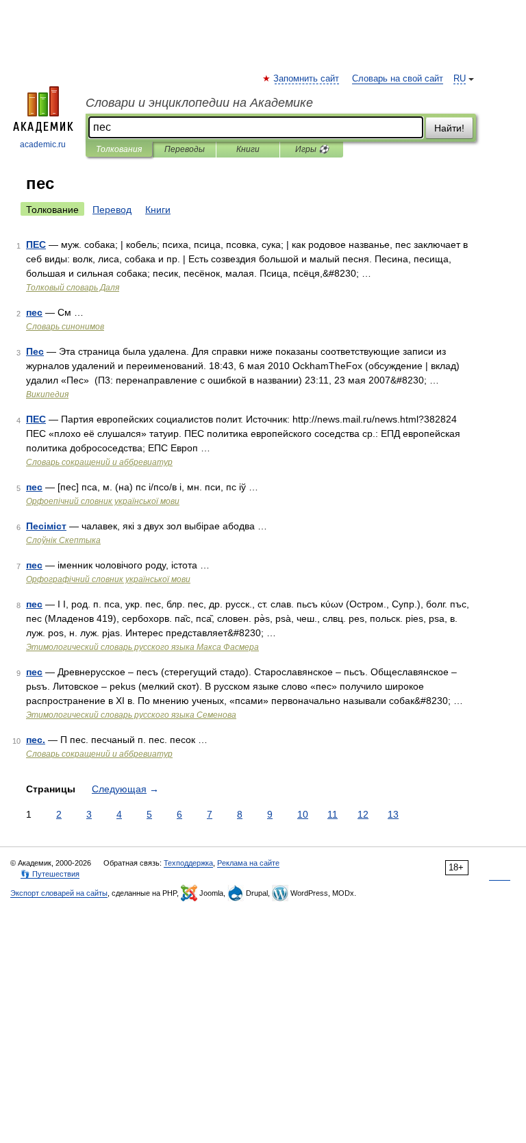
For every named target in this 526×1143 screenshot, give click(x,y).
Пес (35, 351)
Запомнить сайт (307, 79)
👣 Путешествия (50, 874)
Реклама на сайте (248, 863)
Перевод (112, 209)
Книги (248, 149)
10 (302, 814)
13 (393, 814)
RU (459, 79)
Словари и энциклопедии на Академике (199, 103)
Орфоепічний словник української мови (102, 501)
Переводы (184, 149)
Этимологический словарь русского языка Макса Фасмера (142, 647)
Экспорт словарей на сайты (59, 893)
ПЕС (36, 244)
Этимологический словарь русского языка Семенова (131, 715)
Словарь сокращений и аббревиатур (99, 462)
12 (363, 814)
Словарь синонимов (65, 326)
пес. (35, 739)
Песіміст (46, 525)
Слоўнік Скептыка (63, 540)
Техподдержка (188, 863)
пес (34, 312)
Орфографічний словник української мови (108, 579)
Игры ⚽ (312, 149)
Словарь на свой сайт (397, 79)
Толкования (119, 149)
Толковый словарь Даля (72, 287)
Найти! (449, 128)
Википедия (47, 394)
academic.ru (43, 144)
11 (332, 814)
